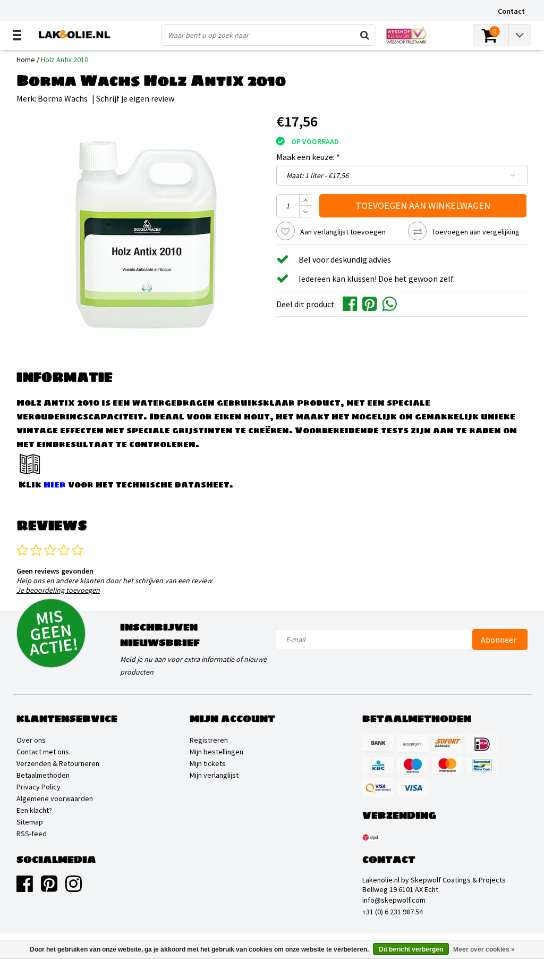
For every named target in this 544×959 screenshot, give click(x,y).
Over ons (31, 740)
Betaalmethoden (43, 775)
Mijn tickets (208, 763)
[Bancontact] (482, 765)
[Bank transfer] (378, 743)
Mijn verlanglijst (214, 775)
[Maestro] (413, 765)
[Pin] (378, 787)
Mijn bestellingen (216, 751)
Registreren (209, 740)
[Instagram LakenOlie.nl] (73, 888)
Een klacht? (34, 810)
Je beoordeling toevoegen (58, 590)
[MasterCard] (447, 765)
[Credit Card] (413, 743)
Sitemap (29, 822)
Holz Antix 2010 (64, 59)
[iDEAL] (482, 743)
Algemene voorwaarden (54, 798)
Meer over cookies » (484, 949)
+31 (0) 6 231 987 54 (392, 911)
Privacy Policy (38, 787)
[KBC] (378, 765)
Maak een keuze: (308, 157)
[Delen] (352, 303)
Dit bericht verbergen (411, 949)
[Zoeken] (365, 35)
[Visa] (413, 787)
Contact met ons (42, 751)
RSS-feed (31, 833)
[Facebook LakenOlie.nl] (24, 888)
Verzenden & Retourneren (57, 763)
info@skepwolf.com (394, 900)
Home (25, 59)
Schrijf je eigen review (135, 98)
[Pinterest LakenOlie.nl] (49, 888)
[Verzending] (370, 837)
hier (55, 484)
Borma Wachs (63, 98)
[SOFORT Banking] (447, 743)
